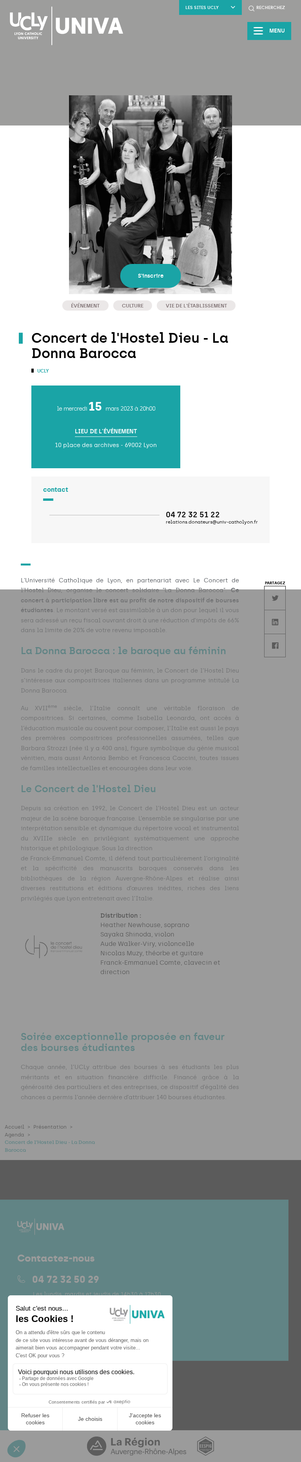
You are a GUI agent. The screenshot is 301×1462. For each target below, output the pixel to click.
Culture (132, 306)
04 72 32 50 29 (65, 1279)
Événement (85, 306)
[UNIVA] (66, 25)
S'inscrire (150, 276)
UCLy (42, 371)
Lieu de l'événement (106, 432)
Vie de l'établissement (196, 306)
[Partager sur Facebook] (274, 646)
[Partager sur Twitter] (274, 598)
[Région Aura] (137, 1451)
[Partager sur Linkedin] (274, 622)
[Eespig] (205, 1451)
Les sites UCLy (202, 7)
